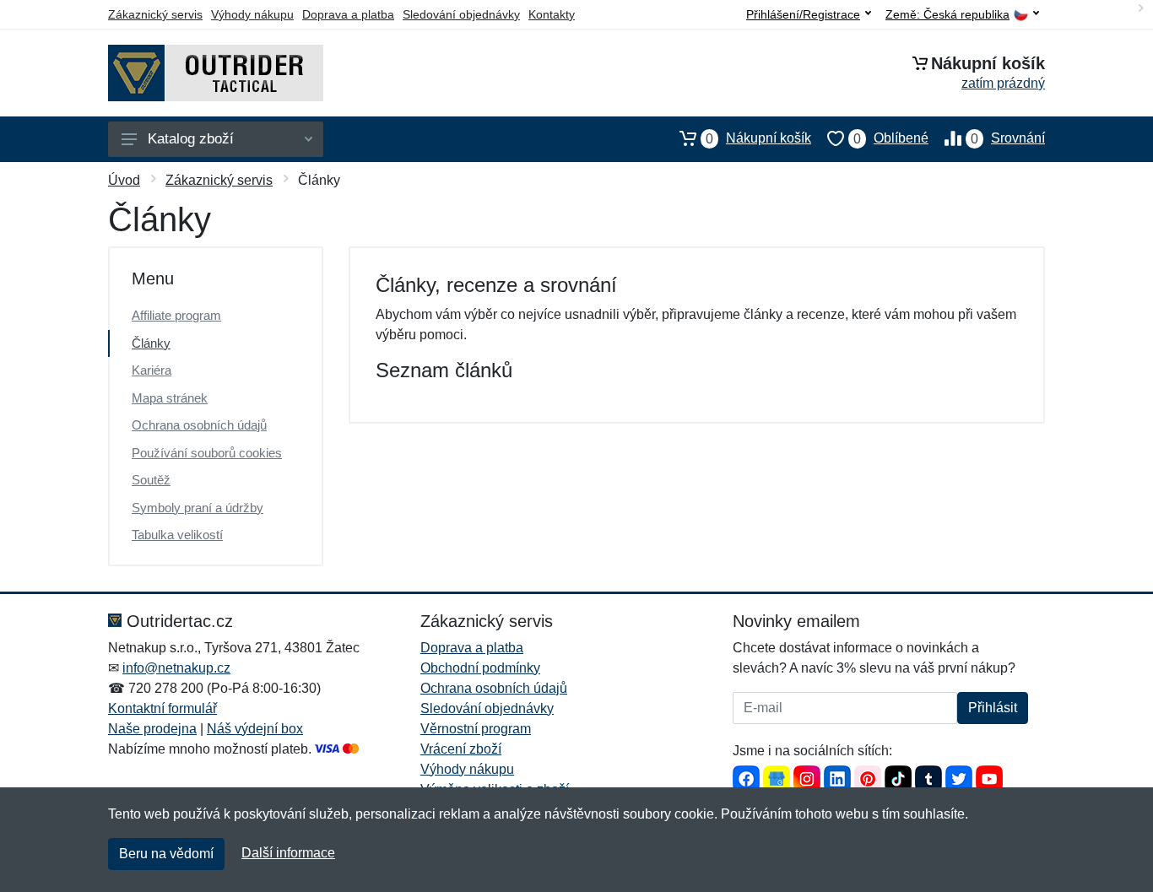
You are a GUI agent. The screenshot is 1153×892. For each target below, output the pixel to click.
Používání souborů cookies (207, 453)
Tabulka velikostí (177, 534)
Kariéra (151, 370)
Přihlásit (992, 707)
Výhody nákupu (252, 14)
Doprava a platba (348, 14)
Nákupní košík (758, 138)
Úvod (124, 180)
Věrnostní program (475, 729)
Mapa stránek (170, 398)
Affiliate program (176, 315)
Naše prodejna (152, 729)
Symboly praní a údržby (197, 507)
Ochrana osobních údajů (199, 425)
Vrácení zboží (460, 749)
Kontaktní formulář (162, 708)
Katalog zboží (191, 139)
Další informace (288, 853)
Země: (947, 14)
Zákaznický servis (155, 14)
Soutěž (151, 480)
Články (151, 343)
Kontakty (551, 14)
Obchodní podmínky (480, 668)
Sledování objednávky (461, 14)
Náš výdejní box (255, 729)
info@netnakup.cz (176, 668)
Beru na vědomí (166, 853)
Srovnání (1008, 138)
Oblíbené (890, 138)
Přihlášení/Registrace (803, 14)
